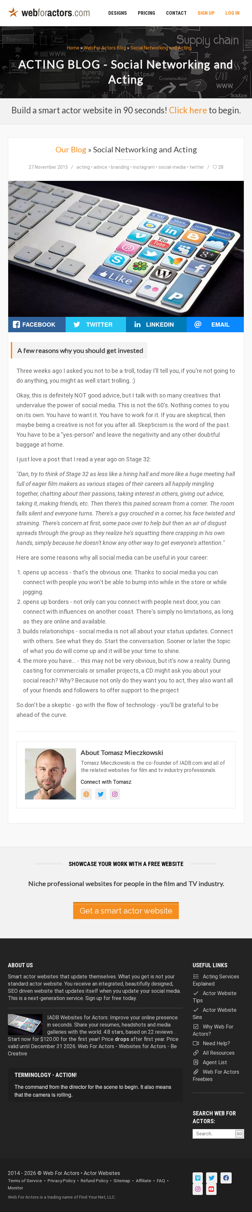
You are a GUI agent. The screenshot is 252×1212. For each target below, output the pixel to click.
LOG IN (232, 13)
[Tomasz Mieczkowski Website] (86, 794)
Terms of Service (25, 1180)
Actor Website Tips (215, 997)
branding (120, 167)
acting (83, 167)
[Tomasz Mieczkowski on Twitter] (101, 794)
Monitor (15, 1187)
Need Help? (215, 1043)
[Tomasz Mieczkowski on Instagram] (114, 794)
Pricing (146, 13)
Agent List (214, 1062)
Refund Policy (94, 1180)
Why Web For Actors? (213, 1030)
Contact (176, 13)
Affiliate (143, 1180)
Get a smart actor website (126, 910)
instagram (144, 167)
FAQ (161, 1180)
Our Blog (70, 149)
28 (220, 167)
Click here (188, 110)
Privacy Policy (61, 1180)
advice (100, 167)
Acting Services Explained (216, 980)
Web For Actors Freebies (216, 1075)
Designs (117, 13)
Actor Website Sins (215, 1013)
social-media (172, 167)
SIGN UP (206, 13)
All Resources (218, 1053)
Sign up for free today (110, 998)
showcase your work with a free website (126, 863)
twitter (196, 167)
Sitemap (122, 1180)
